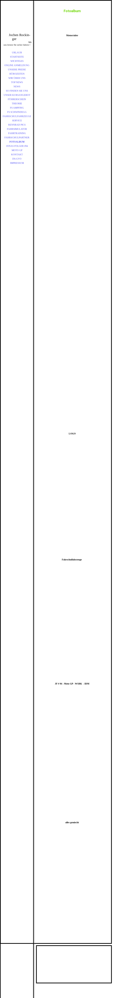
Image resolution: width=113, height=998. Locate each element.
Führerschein (17, 99)
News (17, 86)
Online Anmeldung (16, 65)
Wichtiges (17, 61)
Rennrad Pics (17, 125)
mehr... (41, 546)
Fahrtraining (17, 133)
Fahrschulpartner (16, 137)
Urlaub (17, 52)
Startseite (17, 57)
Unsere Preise (17, 69)
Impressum (17, 163)
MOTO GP (17, 150)
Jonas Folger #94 (17, 146)
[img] (17, 20)
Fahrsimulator (17, 129)
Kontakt (17, 154)
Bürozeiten (17, 74)
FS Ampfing (17, 108)
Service (17, 120)
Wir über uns (16, 78)
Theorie (17, 103)
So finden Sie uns (17, 91)
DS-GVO (16, 158)
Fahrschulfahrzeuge (17, 116)
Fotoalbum (16, 141)
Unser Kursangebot (17, 95)
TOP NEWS (17, 82)
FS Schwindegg (17, 112)
